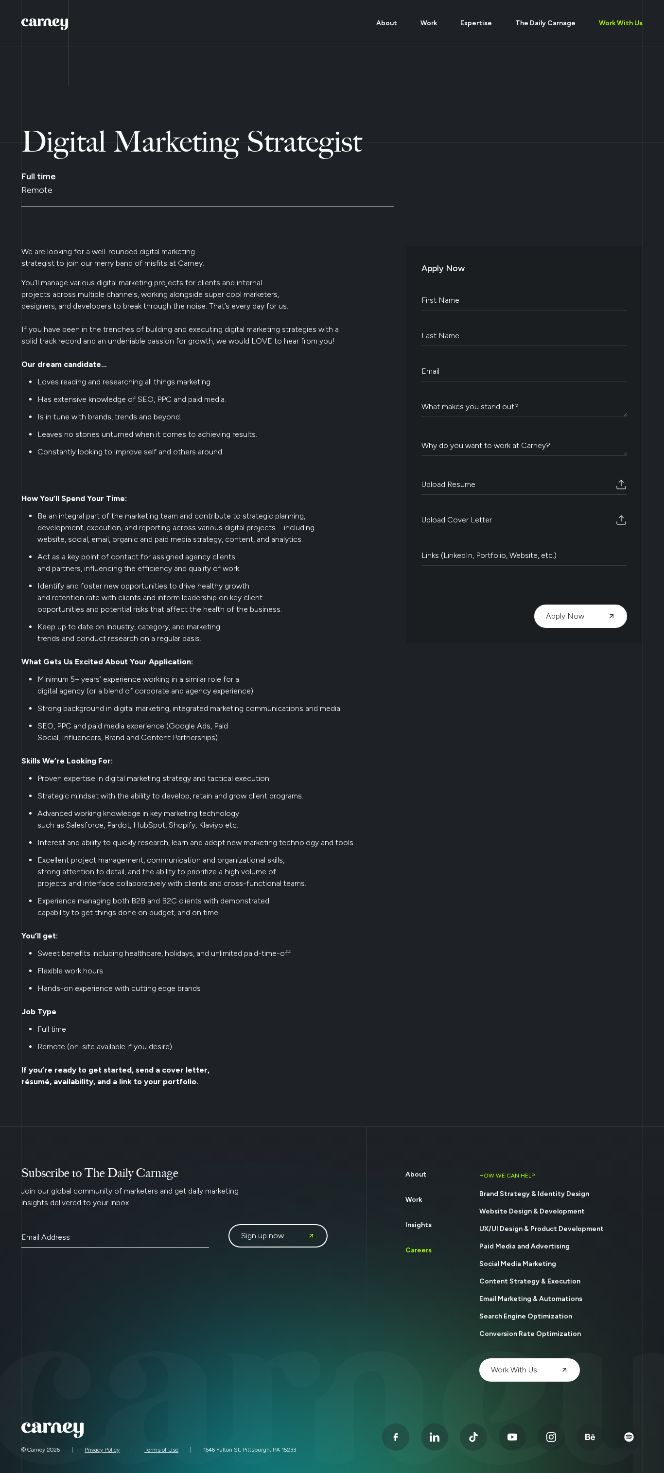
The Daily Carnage (545, 23)
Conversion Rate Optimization (530, 1334)
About (386, 23)
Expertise (476, 23)
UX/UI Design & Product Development (541, 1229)
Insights (418, 1225)
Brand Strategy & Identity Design (534, 1194)
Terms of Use (161, 1449)
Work (428, 23)
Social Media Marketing (517, 1264)
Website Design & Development (532, 1211)
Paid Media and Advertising (524, 1246)
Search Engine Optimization (525, 1316)
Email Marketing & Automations (530, 1299)
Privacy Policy (102, 1449)
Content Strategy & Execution (529, 1281)
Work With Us (621, 23)
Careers (418, 1250)
